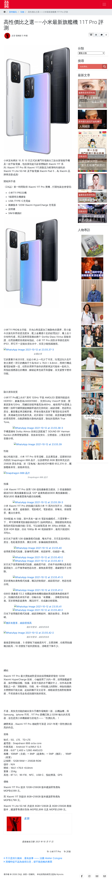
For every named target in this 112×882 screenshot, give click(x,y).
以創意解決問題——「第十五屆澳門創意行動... (92, 165)
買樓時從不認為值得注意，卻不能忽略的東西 (28, 861)
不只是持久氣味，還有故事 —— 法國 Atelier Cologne (33, 858)
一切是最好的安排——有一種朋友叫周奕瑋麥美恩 (92, 443)
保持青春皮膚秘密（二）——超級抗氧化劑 (92, 101)
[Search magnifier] (104, 66)
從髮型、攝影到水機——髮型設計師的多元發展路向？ (92, 420)
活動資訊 (83, 156)
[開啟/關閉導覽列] (104, 4)
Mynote (59, 874)
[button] (91, 35)
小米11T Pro (55, 851)
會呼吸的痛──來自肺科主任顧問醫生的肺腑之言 (92, 307)
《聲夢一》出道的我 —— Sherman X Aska (93, 353)
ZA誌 (20, 874)
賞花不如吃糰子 (94, 121)
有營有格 (91, 92)
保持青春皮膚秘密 (89, 199)
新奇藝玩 (83, 121)
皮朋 (13, 35)
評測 (68, 851)
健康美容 (83, 92)
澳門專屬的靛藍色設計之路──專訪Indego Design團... (93, 398)
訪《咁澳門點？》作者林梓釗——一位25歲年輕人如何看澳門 (93, 240)
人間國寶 (84, 126)
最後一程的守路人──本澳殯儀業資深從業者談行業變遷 (92, 262)
